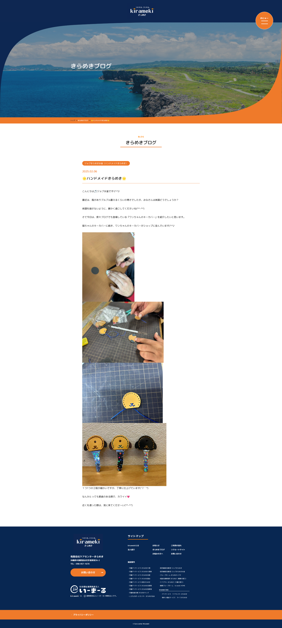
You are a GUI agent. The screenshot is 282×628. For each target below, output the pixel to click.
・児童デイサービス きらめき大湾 (139, 568)
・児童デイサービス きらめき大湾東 (140, 572)
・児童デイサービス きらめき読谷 (139, 579)
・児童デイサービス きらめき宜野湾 (140, 589)
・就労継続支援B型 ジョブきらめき (170, 568)
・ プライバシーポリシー (82, 614)
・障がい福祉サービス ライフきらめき (174, 597)
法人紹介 (131, 549)
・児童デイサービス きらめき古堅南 (140, 586)
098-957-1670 (82, 563)
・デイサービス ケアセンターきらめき (174, 594)
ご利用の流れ (176, 545)
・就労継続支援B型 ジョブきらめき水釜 (172, 572)
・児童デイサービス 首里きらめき (139, 582)
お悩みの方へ (157, 553)
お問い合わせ (88, 572)
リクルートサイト (178, 549)
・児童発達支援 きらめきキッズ (138, 593)
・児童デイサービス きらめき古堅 (139, 575)
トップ (72, 120)
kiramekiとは (133, 545)
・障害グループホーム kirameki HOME (172, 586)
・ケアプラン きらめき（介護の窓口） (171, 582)
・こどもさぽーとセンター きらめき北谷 (141, 596)
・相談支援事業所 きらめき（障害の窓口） (173, 579)
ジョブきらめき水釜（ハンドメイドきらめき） (106, 163)
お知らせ (156, 545)
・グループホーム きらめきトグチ (170, 575)
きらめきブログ (158, 549)
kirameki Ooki (163, 590)
